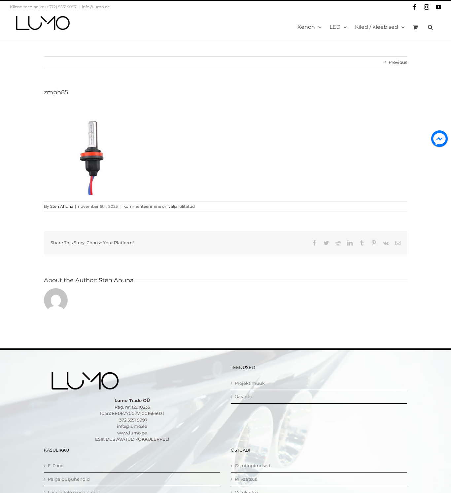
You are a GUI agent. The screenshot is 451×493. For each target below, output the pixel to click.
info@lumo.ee (96, 6)
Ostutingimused (252, 465)
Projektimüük (250, 383)
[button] (430, 27)
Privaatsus (246, 479)
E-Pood (56, 465)
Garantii (243, 396)
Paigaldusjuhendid (69, 479)
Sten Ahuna (61, 206)
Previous (398, 62)
